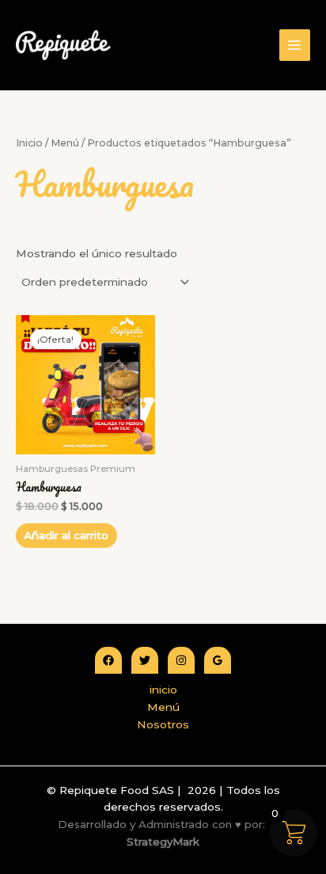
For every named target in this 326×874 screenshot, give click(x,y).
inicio (163, 689)
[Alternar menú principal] (294, 44)
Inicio (29, 143)
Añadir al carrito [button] (66, 535)
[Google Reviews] (217, 660)
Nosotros (163, 724)
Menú (65, 143)
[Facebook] (108, 660)
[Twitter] (144, 660)
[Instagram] (181, 660)
